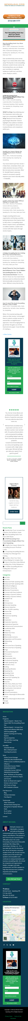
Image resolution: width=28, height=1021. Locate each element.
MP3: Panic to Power (10, 785)
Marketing (8, 635)
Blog (5, 793)
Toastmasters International (13, 688)
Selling (7, 667)
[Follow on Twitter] (7, 945)
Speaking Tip (14, 52)
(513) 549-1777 (14, 21)
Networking (8, 641)
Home (4, 716)
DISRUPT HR (8, 599)
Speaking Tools (9, 673)
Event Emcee (7, 742)
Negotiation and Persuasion (13, 639)
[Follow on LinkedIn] (10, 945)
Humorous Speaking (11, 616)
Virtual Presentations (11, 692)
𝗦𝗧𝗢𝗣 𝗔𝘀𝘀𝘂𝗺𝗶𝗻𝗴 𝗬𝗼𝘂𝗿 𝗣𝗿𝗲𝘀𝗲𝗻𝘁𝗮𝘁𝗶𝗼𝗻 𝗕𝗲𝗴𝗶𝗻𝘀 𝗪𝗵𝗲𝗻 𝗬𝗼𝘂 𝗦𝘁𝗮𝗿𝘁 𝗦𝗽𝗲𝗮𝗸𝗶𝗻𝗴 (13, 97)
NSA (6, 643)
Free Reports (8, 797)
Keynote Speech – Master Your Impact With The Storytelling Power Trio (14, 723)
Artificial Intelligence (11, 586)
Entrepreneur (14, 46)
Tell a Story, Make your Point (17, 212)
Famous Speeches (10, 607)
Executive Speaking (16, 100)
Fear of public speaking (12, 609)
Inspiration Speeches (11, 622)
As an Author (8, 811)
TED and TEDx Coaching (11, 740)
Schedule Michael (9, 748)
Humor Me (8, 611)
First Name (9, 376)
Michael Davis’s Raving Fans (12, 804)
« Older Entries (7, 334)
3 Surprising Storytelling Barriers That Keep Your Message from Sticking (13, 554)
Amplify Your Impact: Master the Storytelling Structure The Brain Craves (12, 153)
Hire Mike (5, 745)
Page (6, 650)
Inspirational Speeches (11, 624)
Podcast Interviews (9, 795)
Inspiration (8, 620)
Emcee (7, 601)
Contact (5, 816)
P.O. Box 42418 (7, 893)
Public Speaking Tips (8, 158)
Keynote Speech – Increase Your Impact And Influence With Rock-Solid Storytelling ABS (13, 729)
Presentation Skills (17, 102)
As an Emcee (7, 813)
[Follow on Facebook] (4, 945)
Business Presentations (16, 203)
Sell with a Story (15, 308)
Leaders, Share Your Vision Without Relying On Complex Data (13, 201)
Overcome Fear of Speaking (13, 645)
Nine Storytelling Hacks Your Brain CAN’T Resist (13, 44)
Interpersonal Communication (14, 626)
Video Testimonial (9, 802)
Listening (7, 630)
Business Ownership (11, 588)
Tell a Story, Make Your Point (13, 686)
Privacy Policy (8, 1016)
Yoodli (7, 703)
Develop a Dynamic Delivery (13, 594)
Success (7, 682)
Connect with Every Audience (10, 206)
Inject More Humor (14, 484)
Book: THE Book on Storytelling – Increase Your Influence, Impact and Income (13, 777)
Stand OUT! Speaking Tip (12, 677)
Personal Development (11, 652)
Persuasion (8, 654)
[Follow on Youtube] (13, 945)
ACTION (7, 577)
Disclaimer (13, 1018)
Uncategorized (9, 690)
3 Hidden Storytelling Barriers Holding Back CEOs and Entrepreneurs (14, 253)
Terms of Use (17, 1016)
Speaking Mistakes (10, 669)
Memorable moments (11, 637)
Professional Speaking (12, 50)
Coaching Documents (10, 752)
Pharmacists (8, 656)
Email (8, 381)
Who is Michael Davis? (10, 750)
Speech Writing (9, 675)
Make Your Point (10, 633)
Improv (7, 618)
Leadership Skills (12, 48)
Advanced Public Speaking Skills (14, 582)
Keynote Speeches (9, 738)
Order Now (14, 511)
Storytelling (16, 106)
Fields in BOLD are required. (13, 386)
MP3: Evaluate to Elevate (11, 787)
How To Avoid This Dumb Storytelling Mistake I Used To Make (14, 303)
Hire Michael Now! (14, 879)
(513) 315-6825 (13, 897)
